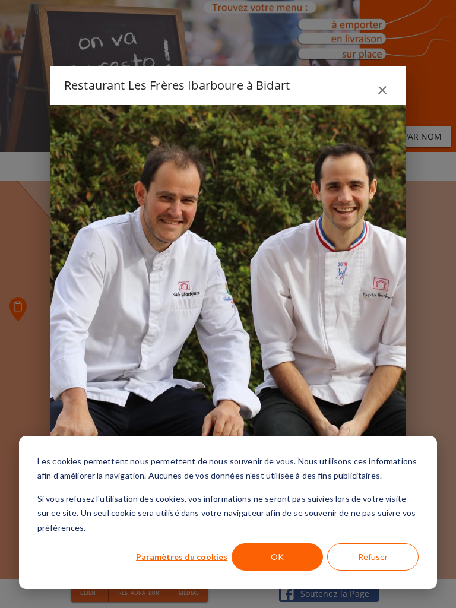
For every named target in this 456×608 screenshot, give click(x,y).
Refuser (373, 557)
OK (277, 557)
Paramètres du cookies (181, 557)
